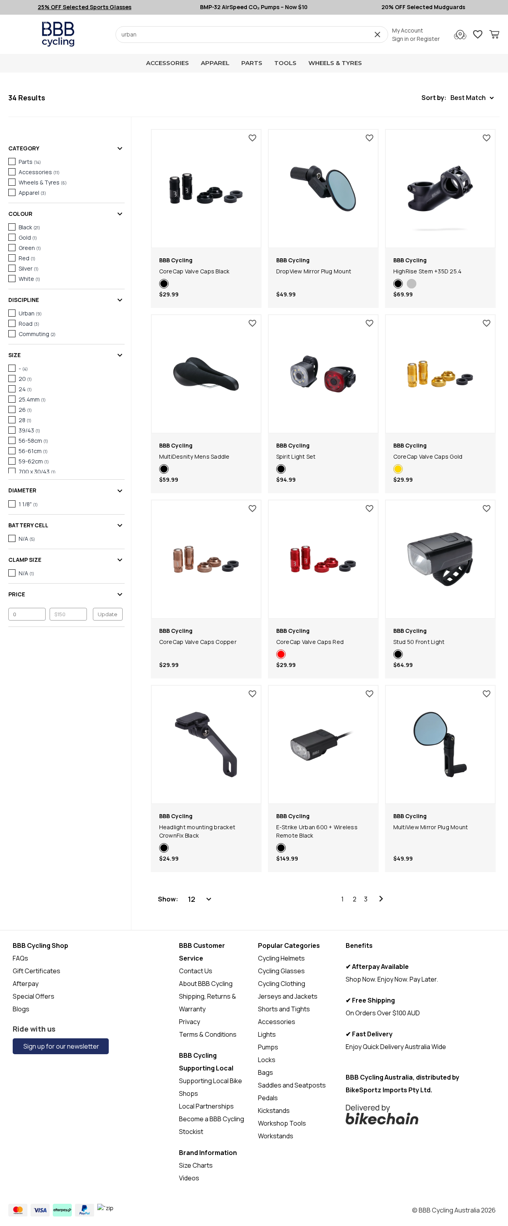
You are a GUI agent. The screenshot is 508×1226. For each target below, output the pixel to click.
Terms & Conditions (208, 1034)
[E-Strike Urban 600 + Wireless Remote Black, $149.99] (323, 744)
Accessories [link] (39, 172)
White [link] (29, 278)
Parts (251, 63)
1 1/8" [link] (28, 504)
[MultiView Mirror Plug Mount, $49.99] (440, 744)
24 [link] (25, 389)
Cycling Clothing (281, 983)
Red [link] (27, 258)
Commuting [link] (37, 334)
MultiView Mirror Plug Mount (430, 827)
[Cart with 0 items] (494, 35)
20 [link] (25, 378)
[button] (458, 98)
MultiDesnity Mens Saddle (194, 456)
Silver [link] (28, 268)
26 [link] (25, 409)
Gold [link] (28, 237)
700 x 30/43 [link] (37, 471)
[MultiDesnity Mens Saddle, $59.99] (206, 374)
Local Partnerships (206, 1106)
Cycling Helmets (281, 958)
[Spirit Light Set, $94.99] (323, 374)
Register (428, 38)
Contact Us (195, 971)
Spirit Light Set (296, 456)
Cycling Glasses (281, 971)
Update (107, 614)
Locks (266, 1059)
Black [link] (29, 227)
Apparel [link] (32, 192)
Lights (267, 1034)
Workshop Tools (282, 1123)
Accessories (167, 63)
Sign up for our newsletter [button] (60, 1046)
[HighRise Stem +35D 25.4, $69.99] (440, 188)
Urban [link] (30, 313)
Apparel (215, 63)
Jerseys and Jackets (288, 996)
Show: (168, 899)
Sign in (400, 38)
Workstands (275, 1136)
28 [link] (25, 420)
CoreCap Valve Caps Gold (428, 456)
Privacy (189, 1021)
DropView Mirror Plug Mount (314, 271)
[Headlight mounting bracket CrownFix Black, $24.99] (206, 744)
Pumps (268, 1047)
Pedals (268, 1097)
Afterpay (25, 983)
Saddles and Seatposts (292, 1085)
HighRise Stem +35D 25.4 (427, 271)
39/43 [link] (29, 430)
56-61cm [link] (33, 451)
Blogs (21, 1009)
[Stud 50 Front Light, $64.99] (440, 559)
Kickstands (274, 1110)
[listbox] (200, 899)
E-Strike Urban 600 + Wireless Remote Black (317, 831)
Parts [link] (30, 161)
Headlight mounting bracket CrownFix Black (197, 831)
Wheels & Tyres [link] (43, 182)
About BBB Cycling (206, 983)
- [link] (23, 368)
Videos (189, 1178)
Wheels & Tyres (335, 63)
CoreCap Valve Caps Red (310, 642)
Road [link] (29, 323)
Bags (265, 1072)
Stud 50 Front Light (419, 642)
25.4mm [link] (32, 399)
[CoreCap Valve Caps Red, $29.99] (323, 559)
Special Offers (33, 996)
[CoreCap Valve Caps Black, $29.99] (206, 188)
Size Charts (196, 1165)
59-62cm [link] (34, 461)
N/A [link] (27, 538)
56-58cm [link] (33, 440)
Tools (285, 63)
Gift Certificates (36, 971)
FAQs (20, 958)
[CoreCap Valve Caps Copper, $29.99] (206, 559)
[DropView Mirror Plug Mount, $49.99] (323, 188)
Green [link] (30, 248)
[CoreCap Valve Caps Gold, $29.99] (440, 374)
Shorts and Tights (284, 1009)
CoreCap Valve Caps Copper (198, 642)
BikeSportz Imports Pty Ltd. (389, 1090)
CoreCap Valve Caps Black (194, 271)
